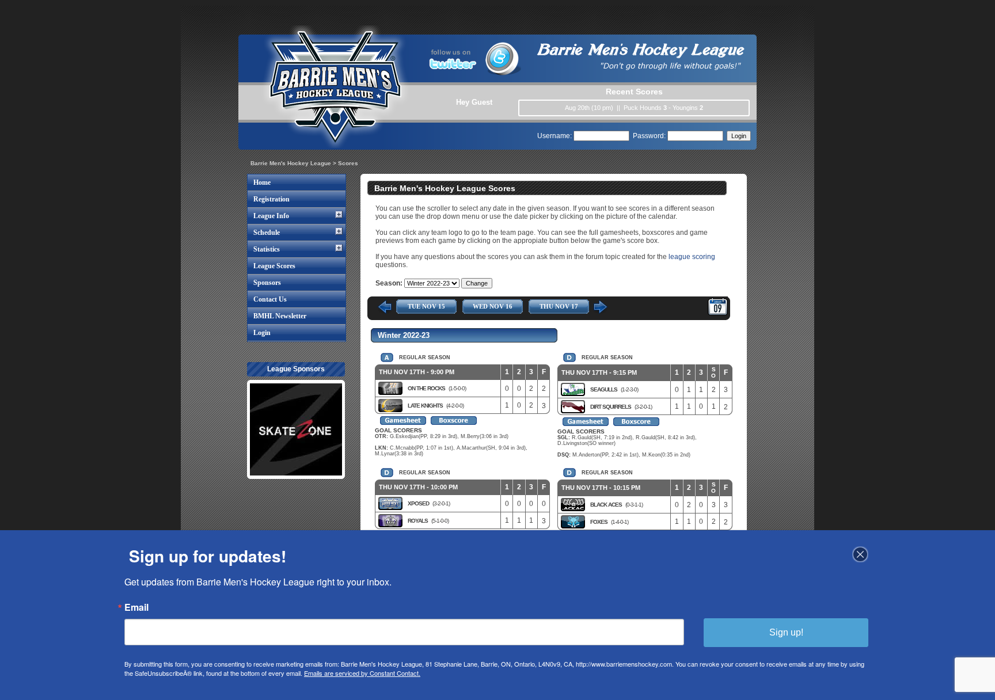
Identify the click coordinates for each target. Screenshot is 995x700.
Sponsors (267, 283)
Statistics (266, 249)
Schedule (266, 233)
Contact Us (270, 299)
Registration (271, 199)
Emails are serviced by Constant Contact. (362, 673)
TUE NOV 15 (426, 306)
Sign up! (786, 632)
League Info (271, 216)
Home (262, 182)
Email (136, 607)
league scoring (692, 257)
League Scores (274, 266)
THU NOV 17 (559, 306)
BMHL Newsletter (279, 316)
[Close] (860, 554)
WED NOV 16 (492, 306)
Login (262, 333)
